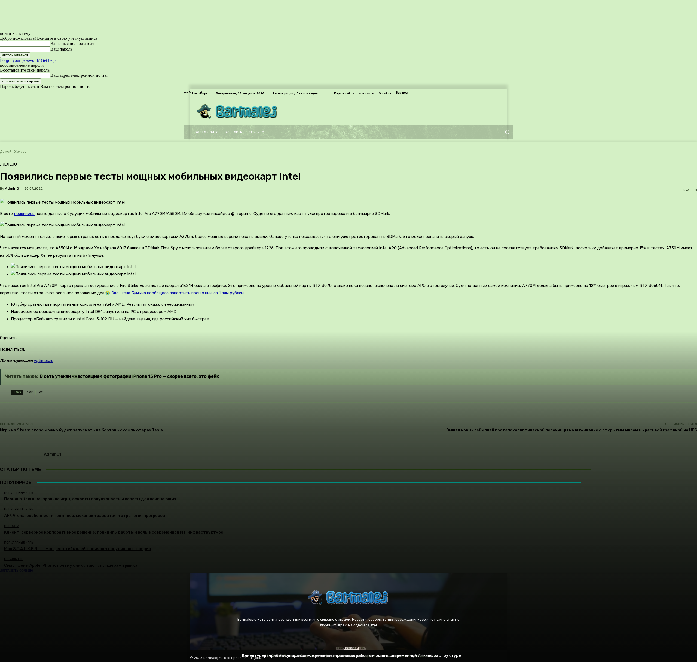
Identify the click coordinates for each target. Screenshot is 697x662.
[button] (507, 132)
